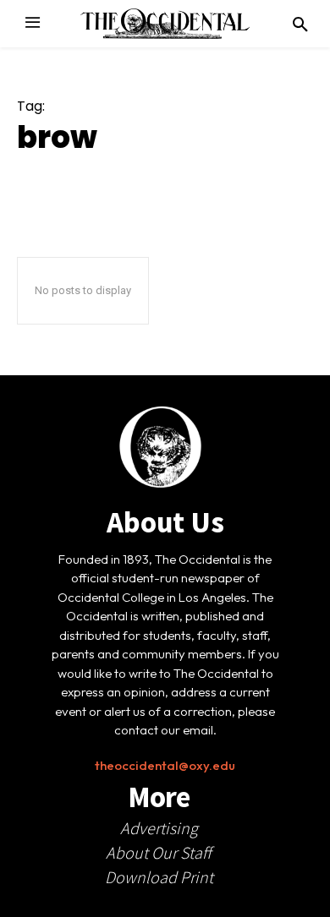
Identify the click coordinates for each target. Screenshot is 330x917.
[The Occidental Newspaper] (165, 23)
